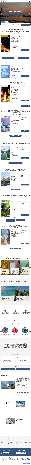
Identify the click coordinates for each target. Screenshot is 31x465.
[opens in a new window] (1, 453)
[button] (15, 43)
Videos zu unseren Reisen (27, 442)
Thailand (2, 443)
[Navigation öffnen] (29, 1)
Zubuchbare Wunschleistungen (18, 445)
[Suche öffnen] (28, 1)
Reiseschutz (17, 441)
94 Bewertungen (18, 354)
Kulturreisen (9, 443)
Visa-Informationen (18, 442)
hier (10, 462)
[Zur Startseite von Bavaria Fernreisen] (3, 1)
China (1, 441)
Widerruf (17, 443)
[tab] (3, 22)
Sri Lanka (2, 442)
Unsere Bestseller (10, 442)
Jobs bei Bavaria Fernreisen (27, 443)
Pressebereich (25, 441)
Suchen (26, 24)
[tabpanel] (15, 25)
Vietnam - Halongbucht (11, 441)
